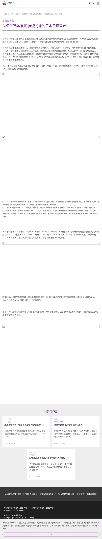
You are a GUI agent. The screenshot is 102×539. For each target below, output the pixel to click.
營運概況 (81, 494)
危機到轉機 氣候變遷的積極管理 (68, 425)
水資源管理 (24, 14)
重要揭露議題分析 (48, 494)
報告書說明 (92, 494)
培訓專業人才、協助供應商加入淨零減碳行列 (24, 425)
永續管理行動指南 (13, 494)
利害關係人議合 (30, 494)
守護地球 (14, 14)
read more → (9, 443)
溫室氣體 (7, 422)
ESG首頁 (5, 14)
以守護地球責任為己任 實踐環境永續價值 (47, 458)
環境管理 (32, 455)
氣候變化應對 (59, 422)
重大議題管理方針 (66, 494)
